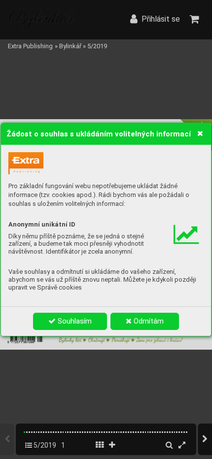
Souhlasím (74, 321)
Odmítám (148, 321)
